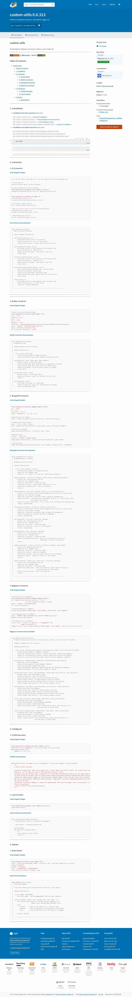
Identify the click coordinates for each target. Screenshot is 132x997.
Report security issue (110, 941)
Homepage (103, 46)
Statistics (65, 944)
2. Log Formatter (25, 94)
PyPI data (100, 55)
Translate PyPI (87, 944)
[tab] (17, 35)
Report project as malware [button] (109, 127)
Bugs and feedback (89, 938)
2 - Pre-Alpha (104, 106)
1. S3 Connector (24, 77)
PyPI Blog (65, 938)
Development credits (89, 949)
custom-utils (17, 66)
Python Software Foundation (19, 940)
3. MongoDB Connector (27, 82)
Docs (96, 4)
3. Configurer (20, 88)
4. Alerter (19, 97)
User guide (44, 944)
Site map (100, 994)
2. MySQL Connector (26, 80)
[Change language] (119, 4)
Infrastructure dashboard (70, 941)
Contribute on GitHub (90, 941)
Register (112, 4)
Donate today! (15, 953)
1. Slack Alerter (24, 100)
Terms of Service (109, 938)
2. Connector (20, 74)
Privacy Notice (108, 947)
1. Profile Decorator (26, 91)
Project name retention (48, 947)
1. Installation (20, 71)
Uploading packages (47, 941)
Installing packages (47, 938)
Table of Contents (22, 68)
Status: (19, 948)
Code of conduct (109, 944)
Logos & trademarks (68, 947)
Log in (104, 4)
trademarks (49, 994)
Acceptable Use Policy (111, 949)
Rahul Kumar (106, 86)
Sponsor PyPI (87, 947)
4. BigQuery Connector (27, 85)
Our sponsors (66, 949)
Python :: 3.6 (104, 112)
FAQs (42, 949)
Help (90, 4)
